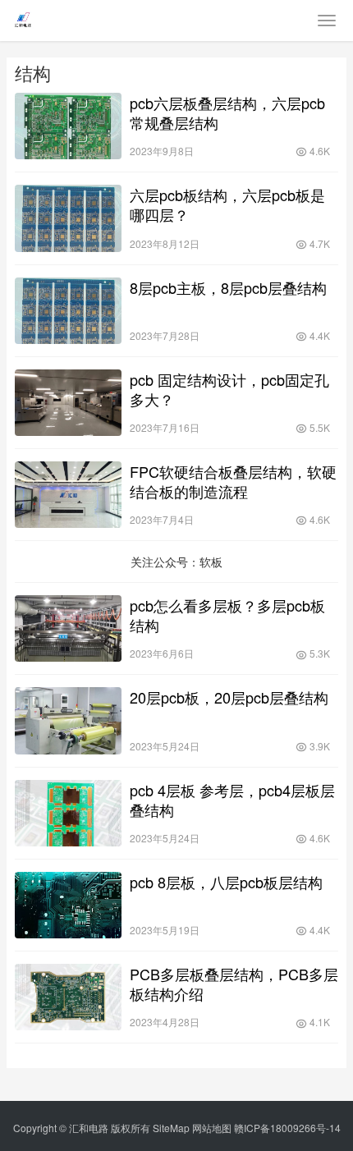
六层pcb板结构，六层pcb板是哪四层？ (227, 204)
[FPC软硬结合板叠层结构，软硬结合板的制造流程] (68, 494)
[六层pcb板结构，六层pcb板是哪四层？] (68, 218)
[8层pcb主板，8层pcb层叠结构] (68, 310)
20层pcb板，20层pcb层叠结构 (229, 697)
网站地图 (212, 1128)
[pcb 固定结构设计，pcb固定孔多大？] (68, 402)
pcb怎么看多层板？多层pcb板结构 (227, 615)
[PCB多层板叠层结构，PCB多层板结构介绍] (68, 997)
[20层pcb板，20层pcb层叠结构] (68, 720)
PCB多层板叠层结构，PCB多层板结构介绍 (234, 983)
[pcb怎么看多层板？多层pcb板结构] (68, 628)
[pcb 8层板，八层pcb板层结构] (68, 905)
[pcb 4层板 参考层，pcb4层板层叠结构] (68, 813)
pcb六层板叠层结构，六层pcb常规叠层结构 (227, 112)
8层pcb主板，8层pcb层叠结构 (228, 287)
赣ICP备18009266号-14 (287, 1128)
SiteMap (171, 1128)
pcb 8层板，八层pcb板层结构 (226, 882)
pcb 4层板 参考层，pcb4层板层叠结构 (232, 799)
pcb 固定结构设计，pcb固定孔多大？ (229, 389)
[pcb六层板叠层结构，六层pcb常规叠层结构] (68, 126)
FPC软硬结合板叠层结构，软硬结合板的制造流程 (233, 481)
